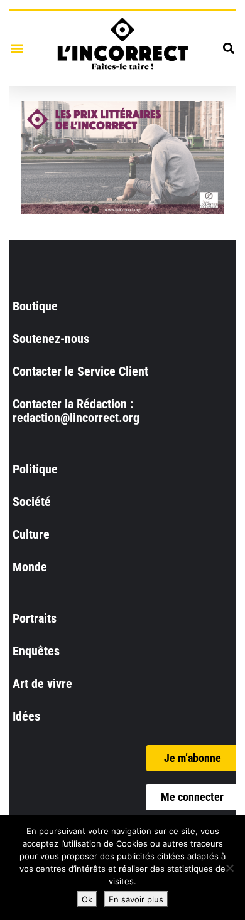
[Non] (229, 868)
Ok (87, 899)
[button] (16, 48)
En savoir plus (136, 899)
